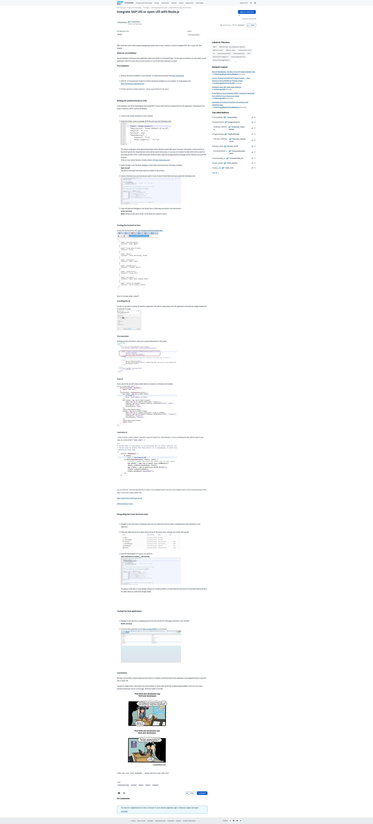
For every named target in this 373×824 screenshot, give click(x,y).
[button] (247, 25)
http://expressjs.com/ (162, 160)
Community (129, 3)
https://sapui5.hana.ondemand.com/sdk (129, 498)
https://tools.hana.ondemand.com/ (132, 84)
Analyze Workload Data (224, 53)
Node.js (141, 785)
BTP (249, 53)
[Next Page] (235, 62)
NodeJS (148, 785)
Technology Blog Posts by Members (226, 74)
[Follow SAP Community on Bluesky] (233, 820)
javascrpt (133, 785)
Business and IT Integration (220, 57)
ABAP (214, 47)
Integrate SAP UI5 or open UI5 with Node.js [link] (180, 7)
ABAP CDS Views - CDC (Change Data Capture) (231, 47)
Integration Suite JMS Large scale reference (226, 87)
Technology (146, 7)
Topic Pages (199, 3)
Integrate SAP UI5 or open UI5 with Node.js (148, 12)
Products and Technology (144, 3)
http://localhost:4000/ (150, 629)
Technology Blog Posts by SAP (159, 7)
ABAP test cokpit (230, 50)
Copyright (150, 821)
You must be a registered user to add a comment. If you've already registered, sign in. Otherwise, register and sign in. (160, 808)
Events (181, 3)
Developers (165, 3)
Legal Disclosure (160, 821)
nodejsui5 (155, 785)
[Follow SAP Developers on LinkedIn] (240, 820)
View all (214, 173)
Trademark (170, 821)
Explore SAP (244, 3)
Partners (174, 3)
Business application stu (237, 57)
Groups (156, 3)
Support (178, 821)
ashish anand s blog (123, 785)
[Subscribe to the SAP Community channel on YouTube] (237, 820)
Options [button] (239, 15)
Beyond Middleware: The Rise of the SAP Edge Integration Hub (233, 72)
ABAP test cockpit (217, 50)
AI (213, 53)
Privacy (133, 821)
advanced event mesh (244, 50)
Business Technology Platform (221, 60)
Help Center (189, 3)
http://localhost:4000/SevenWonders (150, 230)
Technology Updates (193, 34)
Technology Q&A (219, 89)
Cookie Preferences (189, 821)
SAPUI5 (120, 34)
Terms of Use (141, 821)
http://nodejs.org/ (178, 76)
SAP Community (121, 7)
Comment (124, 811)
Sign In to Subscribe (247, 12)
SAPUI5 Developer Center (125, 504)
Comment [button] (202, 793)
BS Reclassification (239, 53)
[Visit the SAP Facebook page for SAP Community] (230, 820)
